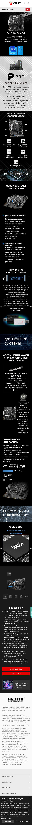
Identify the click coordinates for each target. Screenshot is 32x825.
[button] (16, 818)
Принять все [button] (8, 821)
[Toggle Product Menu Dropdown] (24, 9)
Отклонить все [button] (23, 821)
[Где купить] (28, 9)
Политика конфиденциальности (18, 816)
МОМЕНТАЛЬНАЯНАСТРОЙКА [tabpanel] (16, 278)
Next (31, 307)
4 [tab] (21, 596)
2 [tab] (16, 283)
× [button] (30, 797)
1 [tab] (13, 283)
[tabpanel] (16, 581)
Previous (1, 307)
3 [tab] (19, 283)
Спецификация (16, 669)
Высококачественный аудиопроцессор (17, 532)
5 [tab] (27, 596)
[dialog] (16, 810)
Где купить (16, 673)
